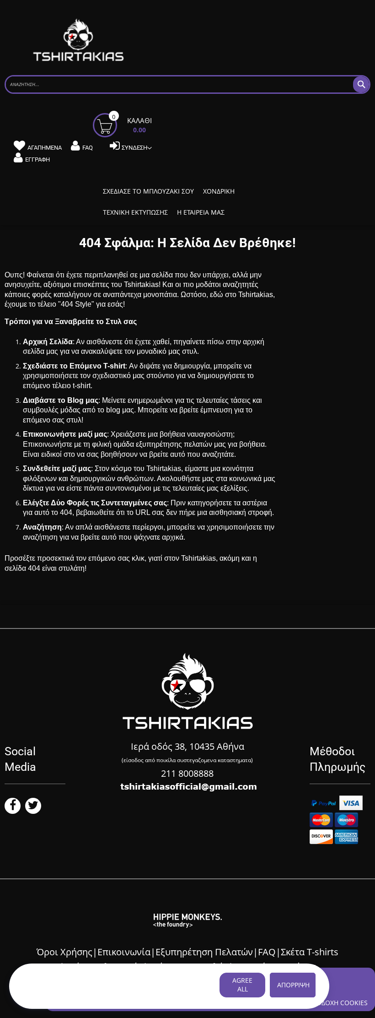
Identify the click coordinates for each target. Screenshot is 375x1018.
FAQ (87, 147)
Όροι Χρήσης (64, 952)
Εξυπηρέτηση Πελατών (204, 952)
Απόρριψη (293, 984)
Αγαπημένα (44, 147)
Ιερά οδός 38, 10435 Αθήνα (187, 746)
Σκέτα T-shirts (309, 952)
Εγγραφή (37, 159)
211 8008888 (187, 773)
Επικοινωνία (123, 952)
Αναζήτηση (42, 527)
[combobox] (187, 84)
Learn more (40, 994)
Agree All (242, 984)
